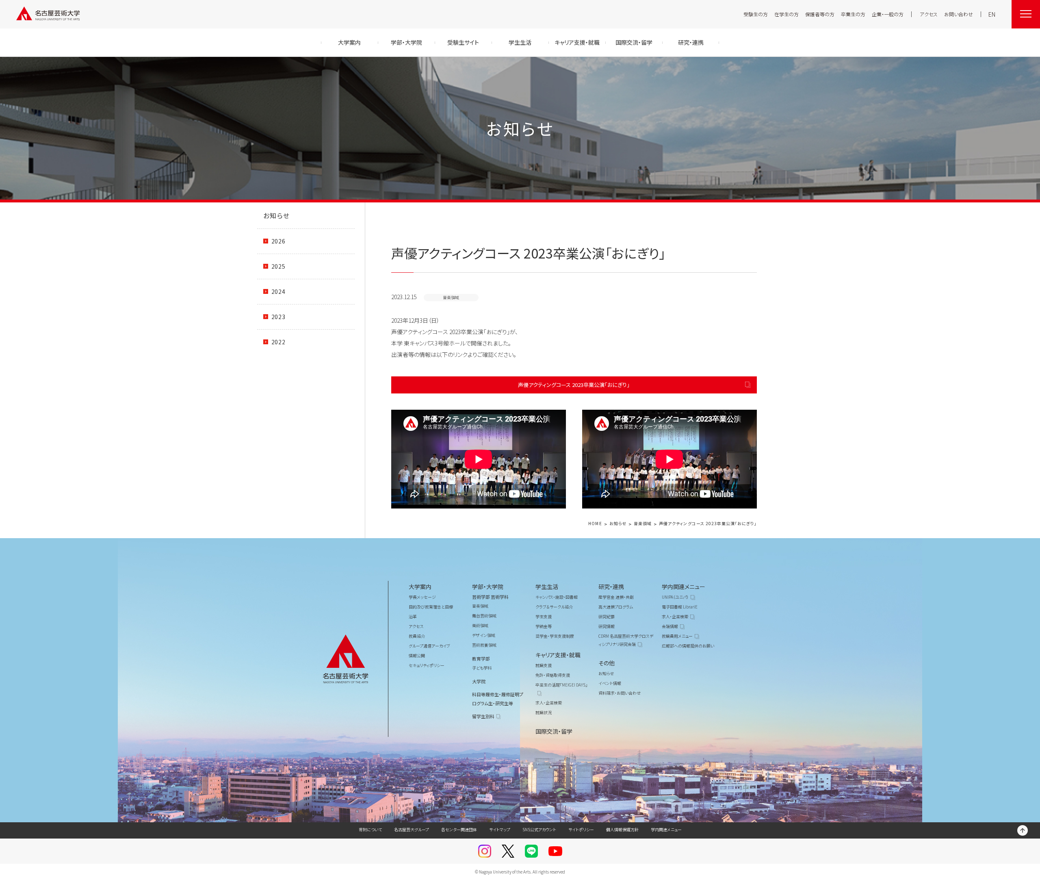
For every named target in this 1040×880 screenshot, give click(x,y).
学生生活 (546, 586)
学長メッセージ (422, 597)
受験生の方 (755, 14)
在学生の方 (786, 14)
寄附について (370, 829)
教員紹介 (417, 636)
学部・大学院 (487, 586)
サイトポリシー (581, 829)
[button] (478, 459)
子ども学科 (482, 668)
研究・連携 (611, 586)
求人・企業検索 (548, 703)
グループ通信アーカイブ (429, 646)
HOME (595, 523)
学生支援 (543, 616)
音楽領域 (643, 523)
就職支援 (543, 665)
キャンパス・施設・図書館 (556, 597)
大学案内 (420, 586)
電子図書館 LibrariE (680, 607)
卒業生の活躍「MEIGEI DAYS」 (561, 685)
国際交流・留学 (553, 731)
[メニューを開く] (1026, 14)
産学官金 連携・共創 (616, 597)
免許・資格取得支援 (552, 675)
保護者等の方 (819, 14)
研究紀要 (606, 616)
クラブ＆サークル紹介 (554, 607)
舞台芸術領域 (484, 616)
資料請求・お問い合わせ (619, 693)
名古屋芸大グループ (411, 829)
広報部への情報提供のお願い (688, 646)
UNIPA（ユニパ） (675, 597)
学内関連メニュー (683, 586)
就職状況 (543, 712)
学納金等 (543, 626)
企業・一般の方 (888, 14)
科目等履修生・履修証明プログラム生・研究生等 (497, 698)
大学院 (478, 681)
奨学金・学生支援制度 (554, 636)
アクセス (929, 14)
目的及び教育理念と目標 (431, 607)
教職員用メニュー (677, 636)
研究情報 (606, 626)
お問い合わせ (958, 14)
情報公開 (417, 655)
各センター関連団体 (459, 829)
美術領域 (480, 625)
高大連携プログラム (615, 607)
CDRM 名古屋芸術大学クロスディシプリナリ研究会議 (625, 640)
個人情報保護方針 (622, 829)
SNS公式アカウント (539, 829)
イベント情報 (609, 683)
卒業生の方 (853, 14)
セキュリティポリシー (426, 665)
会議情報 (670, 626)
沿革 (413, 616)
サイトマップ (499, 829)
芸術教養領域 (484, 645)
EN (991, 14)
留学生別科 (483, 716)
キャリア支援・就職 (558, 655)
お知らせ (276, 215)
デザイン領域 (483, 635)
